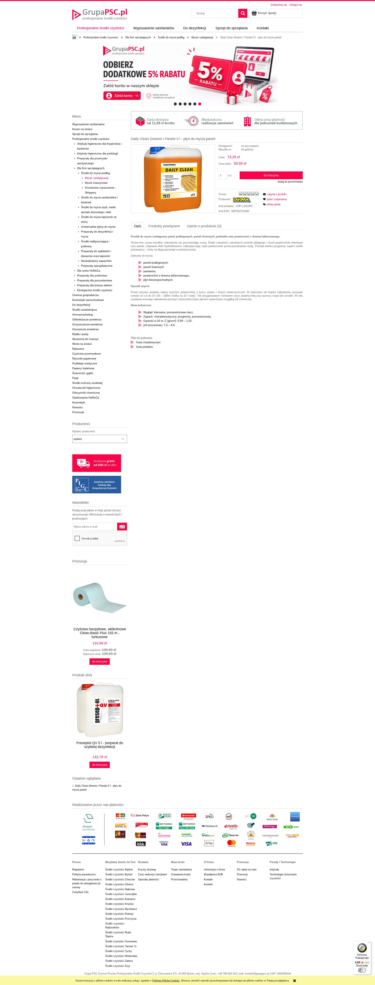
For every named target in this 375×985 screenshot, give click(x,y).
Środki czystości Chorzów (120, 879)
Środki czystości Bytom (118, 874)
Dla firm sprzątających (90, 168)
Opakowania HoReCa (85, 397)
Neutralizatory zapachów (96, 260)
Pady (75, 378)
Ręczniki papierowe (84, 358)
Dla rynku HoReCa (88, 270)
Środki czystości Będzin (119, 869)
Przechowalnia (179, 879)
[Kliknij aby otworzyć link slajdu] (187, 74)
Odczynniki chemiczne (86, 392)
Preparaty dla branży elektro (94, 285)
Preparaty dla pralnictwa (92, 275)
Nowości (77, 407)
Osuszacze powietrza (85, 329)
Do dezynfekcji (81, 304)
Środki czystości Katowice (120, 899)
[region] (187, 74)
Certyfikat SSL (80, 892)
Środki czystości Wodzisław (121, 956)
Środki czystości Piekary (119, 913)
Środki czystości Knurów (119, 903)
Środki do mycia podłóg (95, 173)
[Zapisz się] (122, 526)
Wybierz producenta (83, 431)
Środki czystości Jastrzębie (121, 894)
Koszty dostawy (147, 869)
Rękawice (78, 348)
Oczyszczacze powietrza (87, 324)
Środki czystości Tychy (118, 951)
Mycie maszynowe (96, 182)
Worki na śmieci (82, 343)
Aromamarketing (82, 314)
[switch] (362, 970)
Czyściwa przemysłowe (86, 353)
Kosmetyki (78, 402)
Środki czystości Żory (117, 965)
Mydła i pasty (80, 334)
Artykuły (274, 869)
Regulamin (78, 869)
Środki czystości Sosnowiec (121, 941)
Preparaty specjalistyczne (96, 265)
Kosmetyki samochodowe (88, 299)
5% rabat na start (246, 869)
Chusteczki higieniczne (86, 387)
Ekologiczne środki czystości (94, 290)
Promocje (78, 412)
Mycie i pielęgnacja (96, 177)
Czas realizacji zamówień (152, 874)
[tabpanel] (217, 292)
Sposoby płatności (148, 879)
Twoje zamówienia (181, 869)
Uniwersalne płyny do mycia (98, 226)
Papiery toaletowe (83, 368)
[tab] (175, 104)
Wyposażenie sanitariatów (88, 124)
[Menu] (368, 943)
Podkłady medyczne (84, 363)
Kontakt (208, 879)
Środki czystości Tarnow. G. (121, 946)
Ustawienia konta (180, 874)
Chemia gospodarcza (85, 295)
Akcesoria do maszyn (85, 339)
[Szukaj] (242, 13)
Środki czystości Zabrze (119, 960)
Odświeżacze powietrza (86, 319)
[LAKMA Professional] (242, 200)
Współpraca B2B (213, 874)
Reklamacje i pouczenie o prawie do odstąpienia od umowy (86, 883)
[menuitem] (100, 28)
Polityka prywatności (84, 874)
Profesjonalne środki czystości (90, 138)
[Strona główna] (99, 14)
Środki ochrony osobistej (87, 382)
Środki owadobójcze (84, 309)
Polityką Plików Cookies (166, 980)
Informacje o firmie (214, 869)
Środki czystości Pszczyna (120, 918)
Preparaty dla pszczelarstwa (94, 280)
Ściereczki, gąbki (82, 373)
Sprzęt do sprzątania (85, 133)
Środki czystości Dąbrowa (120, 889)
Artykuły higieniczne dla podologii (97, 153)
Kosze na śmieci (82, 129)
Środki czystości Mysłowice (121, 908)
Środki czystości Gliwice (119, 884)
